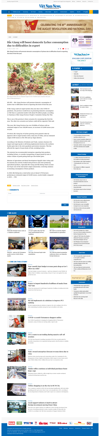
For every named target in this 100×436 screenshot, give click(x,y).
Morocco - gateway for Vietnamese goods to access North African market (16, 254)
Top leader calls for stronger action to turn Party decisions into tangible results (82, 146)
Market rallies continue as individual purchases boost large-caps (47, 369)
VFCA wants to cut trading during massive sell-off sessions (46, 335)
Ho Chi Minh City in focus (80, 15)
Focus (9, 15)
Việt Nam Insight (10, 17)
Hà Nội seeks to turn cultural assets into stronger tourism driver (82, 201)
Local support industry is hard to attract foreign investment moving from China (42, 404)
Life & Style (48, 12)
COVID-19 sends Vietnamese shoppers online (44, 317)
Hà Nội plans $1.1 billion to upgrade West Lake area (82, 168)
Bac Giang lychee (25, 185)
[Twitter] (60, 48)
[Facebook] (58, 48)
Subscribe (76, 74)
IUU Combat (19, 17)
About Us (84, 1)
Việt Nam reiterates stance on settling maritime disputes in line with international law (82, 263)
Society (40, 12)
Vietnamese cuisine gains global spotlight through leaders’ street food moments (82, 292)
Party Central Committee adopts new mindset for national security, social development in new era (82, 141)
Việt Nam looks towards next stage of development (86, 89)
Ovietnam (79, 1)
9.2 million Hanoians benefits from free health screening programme (82, 158)
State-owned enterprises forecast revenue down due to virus (48, 352)
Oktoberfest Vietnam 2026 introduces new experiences (86, 115)
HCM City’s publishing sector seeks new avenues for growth (86, 98)
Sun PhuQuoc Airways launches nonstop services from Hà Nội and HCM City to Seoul (81, 243)
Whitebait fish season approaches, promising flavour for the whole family (82, 287)
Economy (25, 12)
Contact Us (90, 1)
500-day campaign (29, 17)
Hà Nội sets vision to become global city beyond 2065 (82, 208)
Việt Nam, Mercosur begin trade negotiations (37, 253)
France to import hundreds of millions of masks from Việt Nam (47, 284)
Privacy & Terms (86, 428)
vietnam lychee (16, 185)
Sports (56, 12)
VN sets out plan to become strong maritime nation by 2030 (81, 136)
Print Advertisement (78, 76)
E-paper (76, 68)
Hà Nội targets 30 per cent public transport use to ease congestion (81, 205)
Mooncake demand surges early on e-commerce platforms (16, 231)
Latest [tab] (75, 85)
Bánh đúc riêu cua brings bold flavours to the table (81, 297)
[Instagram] (65, 48)
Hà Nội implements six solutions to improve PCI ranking (45, 301)
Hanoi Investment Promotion (46, 15)
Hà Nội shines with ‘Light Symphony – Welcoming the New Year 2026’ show (82, 163)
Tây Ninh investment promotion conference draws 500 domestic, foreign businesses (58, 254)
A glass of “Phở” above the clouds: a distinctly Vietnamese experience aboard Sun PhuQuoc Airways (82, 237)
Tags (9, 185)
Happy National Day (41, 17)
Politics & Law (16, 12)
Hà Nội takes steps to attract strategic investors (82, 190)
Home (10, 37)
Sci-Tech (33, 12)
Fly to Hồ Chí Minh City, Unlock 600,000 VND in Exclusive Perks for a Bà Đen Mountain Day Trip (82, 232)
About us (71, 428)
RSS (92, 428)
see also (12, 213)
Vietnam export (34, 185)
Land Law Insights (59, 15)
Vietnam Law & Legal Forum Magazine (62, 1)
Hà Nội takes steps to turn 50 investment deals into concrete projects (81, 181)
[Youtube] (63, 48)
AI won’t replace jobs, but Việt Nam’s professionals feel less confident (36, 232)
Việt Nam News (50, 6)
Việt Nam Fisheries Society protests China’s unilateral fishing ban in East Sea (82, 268)
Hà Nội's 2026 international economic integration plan (82, 186)
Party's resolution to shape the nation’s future (86, 106)
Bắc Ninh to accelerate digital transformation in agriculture (58, 231)
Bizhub (73, 1)
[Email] (68, 48)
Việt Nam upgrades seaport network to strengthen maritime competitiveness (82, 257)
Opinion (72, 12)
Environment (63, 12)
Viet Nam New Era (33, 15)
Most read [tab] (86, 85)
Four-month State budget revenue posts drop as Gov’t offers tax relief (47, 267)
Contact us (77, 428)
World (78, 12)
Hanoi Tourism (69, 15)
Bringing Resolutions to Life (21, 15)
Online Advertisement (79, 78)
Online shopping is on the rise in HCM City (44, 386)
